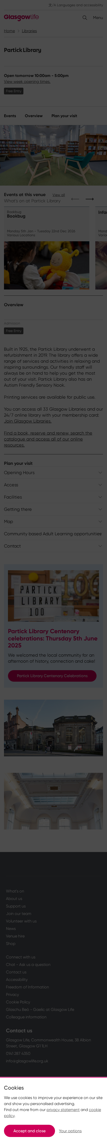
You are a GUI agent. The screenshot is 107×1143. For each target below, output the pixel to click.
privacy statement (63, 1109)
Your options (70, 1131)
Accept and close (29, 1131)
